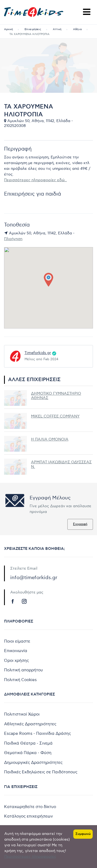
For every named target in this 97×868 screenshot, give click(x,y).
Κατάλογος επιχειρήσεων (28, 816)
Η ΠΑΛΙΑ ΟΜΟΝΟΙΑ (49, 439)
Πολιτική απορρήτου (23, 670)
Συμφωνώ (83, 834)
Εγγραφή (80, 524)
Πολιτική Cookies (20, 679)
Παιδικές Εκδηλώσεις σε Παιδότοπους (40, 772)
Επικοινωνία (15, 650)
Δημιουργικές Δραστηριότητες (33, 762)
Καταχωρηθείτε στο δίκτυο (30, 806)
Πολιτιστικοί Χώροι (22, 714)
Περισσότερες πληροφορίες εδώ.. (35, 180)
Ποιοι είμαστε (17, 641)
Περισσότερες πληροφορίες (30, 856)
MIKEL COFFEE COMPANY (55, 416)
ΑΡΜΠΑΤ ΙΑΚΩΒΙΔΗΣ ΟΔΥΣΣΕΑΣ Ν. (61, 464)
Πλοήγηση (13, 239)
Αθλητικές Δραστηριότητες (30, 724)
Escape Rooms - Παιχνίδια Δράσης (37, 733)
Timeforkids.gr (38, 352)
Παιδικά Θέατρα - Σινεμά (28, 743)
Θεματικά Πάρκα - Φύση (27, 752)
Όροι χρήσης (16, 660)
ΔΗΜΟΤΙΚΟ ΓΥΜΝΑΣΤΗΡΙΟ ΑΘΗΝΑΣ (56, 395)
